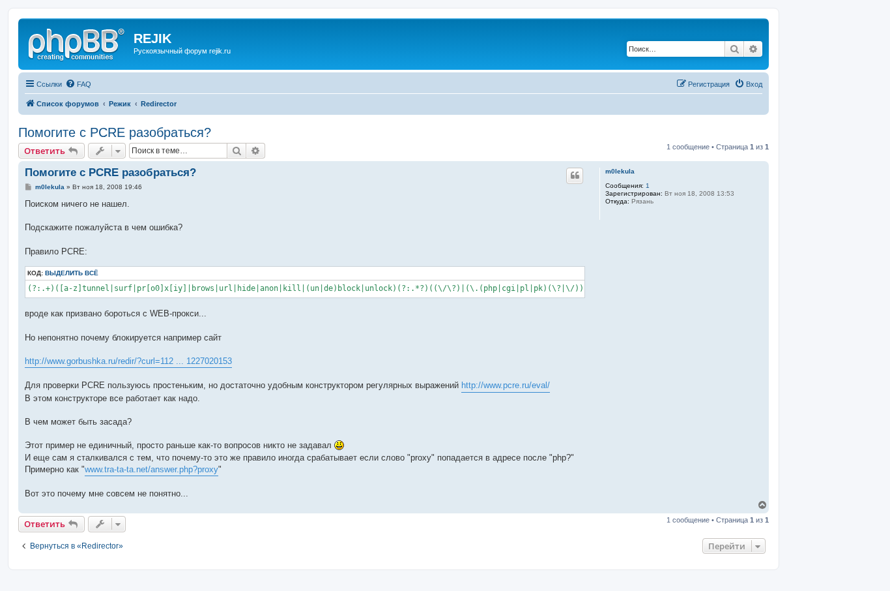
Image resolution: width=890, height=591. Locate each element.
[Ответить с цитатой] (574, 175)
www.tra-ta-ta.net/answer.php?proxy (151, 469)
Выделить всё (71, 273)
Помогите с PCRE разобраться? (114, 132)
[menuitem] (78, 84)
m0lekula (620, 171)
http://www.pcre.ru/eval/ (505, 385)
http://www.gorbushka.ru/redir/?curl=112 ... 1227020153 (128, 361)
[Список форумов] (78, 42)
